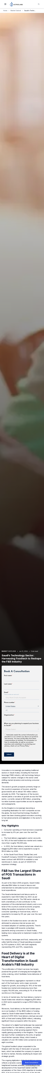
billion (22, 897)
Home (5, 10)
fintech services (23, 969)
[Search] (39, 4)
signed (29, 857)
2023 (18, 944)
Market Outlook (16, 10)
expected (38, 830)
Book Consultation (31, 1062)
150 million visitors (30, 792)
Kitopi (22, 1037)
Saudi (4, 1000)
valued (17, 799)
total (13, 1018)
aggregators (22, 838)
